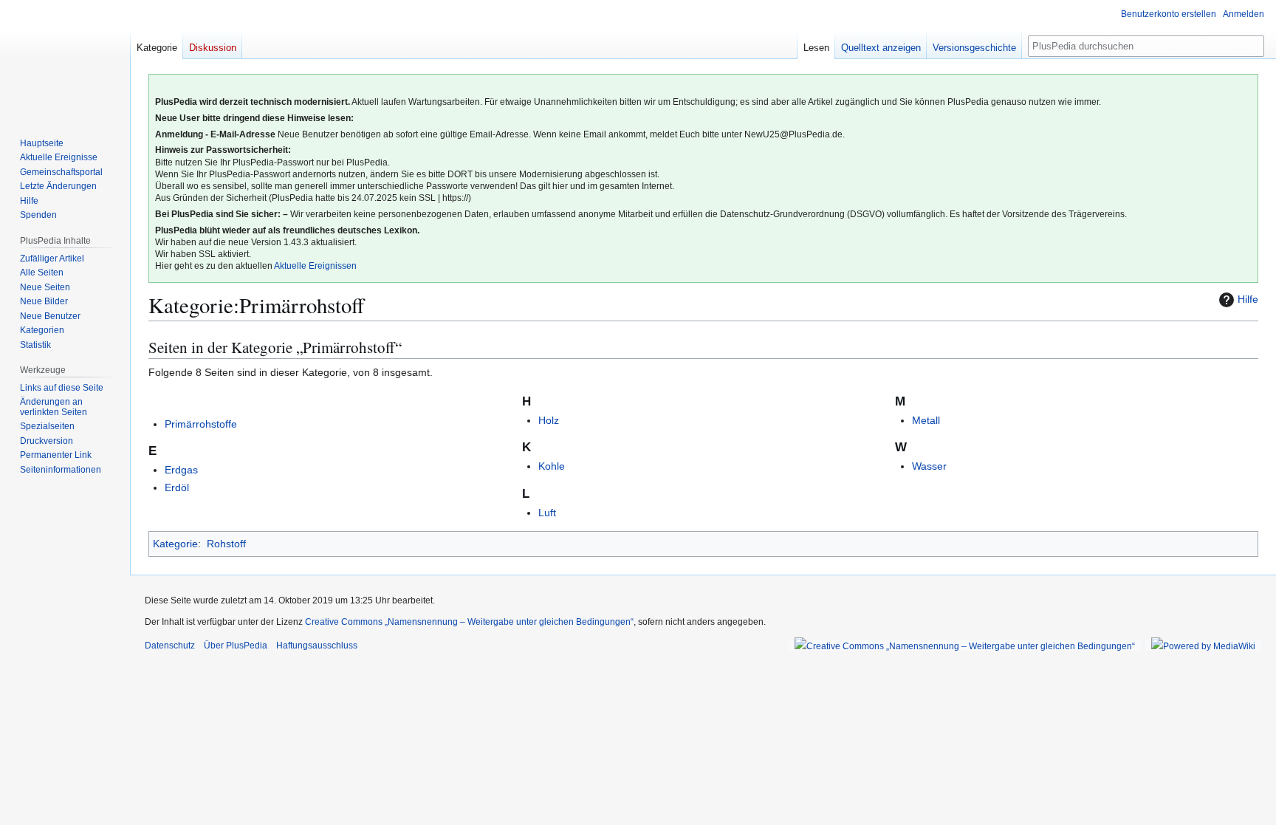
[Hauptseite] (65, 59)
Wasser (929, 466)
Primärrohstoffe (201, 424)
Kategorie (175, 544)
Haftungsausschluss (316, 645)
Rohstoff (226, 544)
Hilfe (1248, 299)
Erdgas (181, 470)
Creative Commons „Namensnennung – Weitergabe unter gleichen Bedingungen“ (469, 622)
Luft (547, 512)
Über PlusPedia (235, 645)
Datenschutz (170, 645)
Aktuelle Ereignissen (315, 265)
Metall (926, 420)
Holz (548, 420)
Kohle (551, 466)
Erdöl (177, 487)
